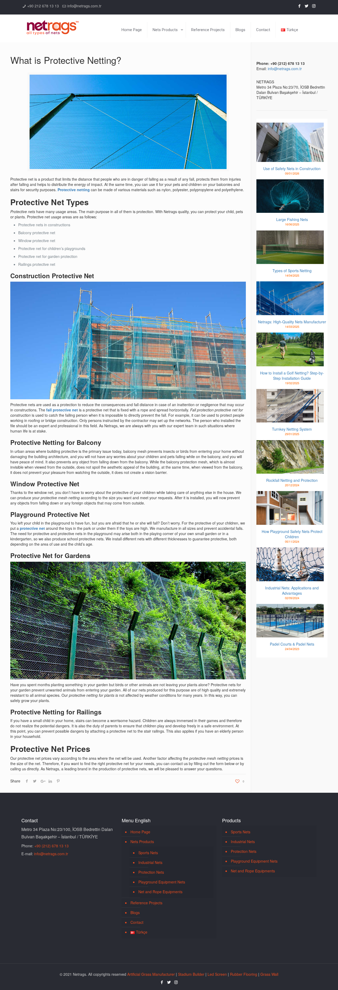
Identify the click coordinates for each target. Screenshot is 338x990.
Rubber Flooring (243, 974)
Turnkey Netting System (292, 429)
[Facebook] (299, 5)
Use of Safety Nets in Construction (292, 168)
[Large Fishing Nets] (290, 196)
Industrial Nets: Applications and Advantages (292, 590)
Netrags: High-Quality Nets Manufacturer (292, 321)
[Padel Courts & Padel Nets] (290, 621)
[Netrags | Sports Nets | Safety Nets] (53, 24)
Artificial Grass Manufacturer (151, 974)
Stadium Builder (191, 974)
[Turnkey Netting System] (290, 406)
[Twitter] (306, 5)
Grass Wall (269, 974)
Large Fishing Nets (292, 219)
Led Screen (217, 974)
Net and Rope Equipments (160, 891)
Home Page (140, 831)
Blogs (135, 912)
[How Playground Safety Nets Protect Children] (290, 508)
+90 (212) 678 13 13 (51, 845)
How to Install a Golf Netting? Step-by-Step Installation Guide (292, 375)
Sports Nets (148, 852)
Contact (136, 922)
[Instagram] (314, 5)
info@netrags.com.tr (84, 5)
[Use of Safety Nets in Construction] (290, 142)
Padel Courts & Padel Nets (292, 644)
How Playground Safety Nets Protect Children (292, 534)
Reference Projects (146, 902)
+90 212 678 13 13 (43, 5)
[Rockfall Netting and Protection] (290, 457)
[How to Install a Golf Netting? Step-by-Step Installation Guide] (290, 349)
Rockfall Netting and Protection (292, 480)
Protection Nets (151, 872)
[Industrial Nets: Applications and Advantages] (290, 564)
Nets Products (142, 841)
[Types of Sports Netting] (290, 247)
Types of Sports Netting (292, 270)
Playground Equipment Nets (161, 882)
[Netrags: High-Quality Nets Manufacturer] (290, 298)
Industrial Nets (150, 862)
